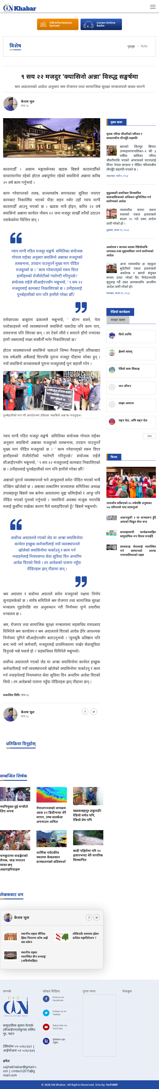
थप (149, 436)
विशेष (144, 46)
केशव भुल (27, 101)
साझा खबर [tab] (118, 319)
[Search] (6, 7)
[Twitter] (93, 711)
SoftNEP (112, 1085)
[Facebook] (85, 711)
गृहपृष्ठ (131, 46)
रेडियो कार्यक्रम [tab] (120, 311)
